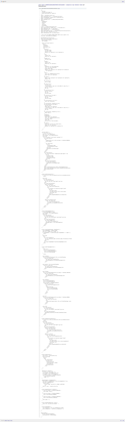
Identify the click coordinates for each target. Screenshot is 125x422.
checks (81, 4)
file (58, 8)
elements (77, 4)
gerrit (40, 4)
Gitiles (6, 420)
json (123, 420)
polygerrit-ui (69, 4)
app (73, 4)
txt (120, 420)
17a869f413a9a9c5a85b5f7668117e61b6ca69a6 (54, 4)
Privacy (8, 420)
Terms (11, 420)
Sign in (123, 1)
